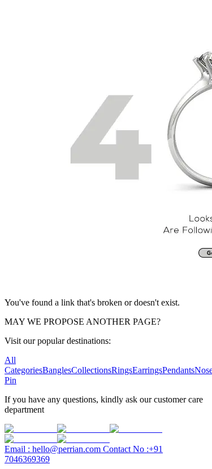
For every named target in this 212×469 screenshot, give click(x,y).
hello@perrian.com (54, 449)
